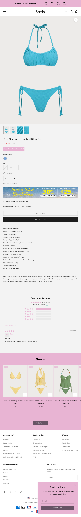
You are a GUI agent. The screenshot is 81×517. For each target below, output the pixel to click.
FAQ (34, 457)
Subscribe (57, 508)
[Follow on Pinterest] (15, 492)
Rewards (6, 480)
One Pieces (66, 447)
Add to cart (40, 213)
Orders (5, 473)
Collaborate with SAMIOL (11, 454)
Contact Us (36, 440)
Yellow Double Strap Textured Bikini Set (15, 402)
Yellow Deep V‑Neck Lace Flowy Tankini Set (40, 402)
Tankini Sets (66, 443)
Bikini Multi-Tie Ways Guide (42, 454)
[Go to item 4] (27, 130)
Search (5, 450)
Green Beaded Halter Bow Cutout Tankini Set (65, 402)
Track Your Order (38, 450)
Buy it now (40, 219)
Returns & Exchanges (40, 447)
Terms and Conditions (10, 447)
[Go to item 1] (6, 130)
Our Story (6, 440)
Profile (5, 476)
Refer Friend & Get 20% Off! (12, 457)
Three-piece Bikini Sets (70, 450)
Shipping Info (37, 443)
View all (40, 423)
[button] (29, 309)
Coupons (6, 483)
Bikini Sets (65, 440)
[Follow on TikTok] (21, 492)
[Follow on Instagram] (10, 492)
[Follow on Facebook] (4, 492)
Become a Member (9, 469)
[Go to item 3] (20, 130)
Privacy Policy (7, 443)
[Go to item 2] (13, 130)
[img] (9, 331)
